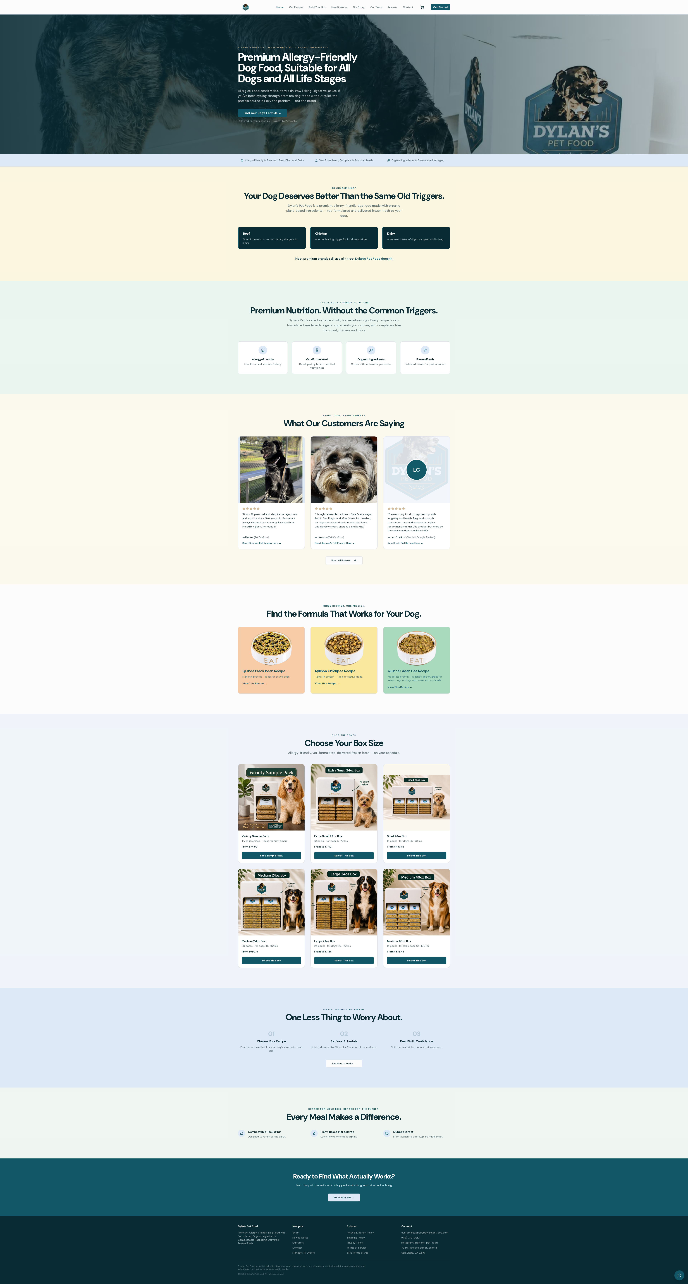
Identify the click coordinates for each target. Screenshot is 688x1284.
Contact (408, 7)
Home (279, 7)
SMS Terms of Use (357, 1252)
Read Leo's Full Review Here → (405, 543)
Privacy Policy (355, 1242)
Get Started (440, 7)
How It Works (339, 7)
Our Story (359, 7)
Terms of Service (357, 1247)
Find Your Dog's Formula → (262, 113)
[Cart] (422, 7)
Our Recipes (296, 7)
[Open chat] (679, 1275)
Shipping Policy (356, 1237)
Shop (295, 1232)
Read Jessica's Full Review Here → (335, 543)
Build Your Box (317, 7)
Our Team (376, 7)
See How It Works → (344, 1063)
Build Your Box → (344, 1197)
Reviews (392, 7)
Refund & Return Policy (360, 1232)
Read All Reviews (341, 560)
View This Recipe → (254, 683)
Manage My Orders (303, 1252)
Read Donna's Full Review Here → (261, 543)
